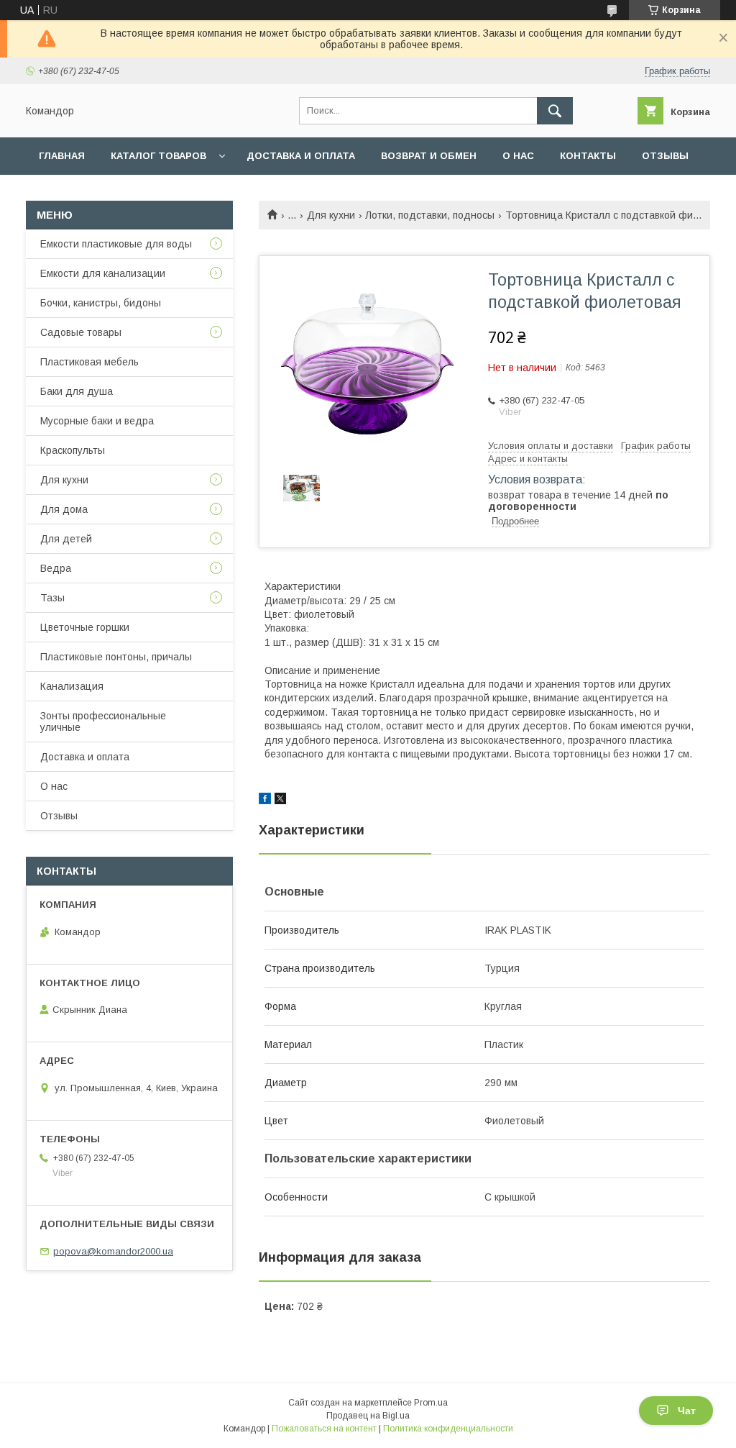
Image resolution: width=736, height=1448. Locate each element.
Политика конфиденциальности (448, 1429)
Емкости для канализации (102, 273)
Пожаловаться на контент (324, 1429)
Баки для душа (76, 391)
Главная (62, 155)
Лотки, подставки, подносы (429, 215)
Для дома (64, 509)
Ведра (55, 568)
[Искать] (555, 110)
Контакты (588, 155)
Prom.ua (431, 1403)
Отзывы (665, 155)
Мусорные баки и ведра (97, 421)
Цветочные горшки (84, 627)
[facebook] (265, 800)
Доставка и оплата (301, 155)
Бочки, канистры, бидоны (100, 303)
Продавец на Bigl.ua (368, 1416)
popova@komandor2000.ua (113, 1251)
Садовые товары (80, 332)
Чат (687, 1410)
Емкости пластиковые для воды (116, 244)
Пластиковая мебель (89, 362)
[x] (280, 800)
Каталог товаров (158, 155)
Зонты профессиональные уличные (103, 721)
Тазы (52, 598)
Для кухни (331, 215)
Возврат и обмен (429, 155)
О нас (518, 155)
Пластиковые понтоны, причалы (116, 656)
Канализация (72, 686)
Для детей (66, 539)
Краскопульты (72, 450)
